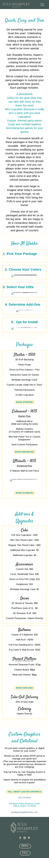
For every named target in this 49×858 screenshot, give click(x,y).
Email (25, 846)
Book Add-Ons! (24, 688)
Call (25, 853)
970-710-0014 (24, 797)
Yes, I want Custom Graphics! (25, 792)
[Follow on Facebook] (20, 838)
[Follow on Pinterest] (29, 838)
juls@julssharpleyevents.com (24, 812)
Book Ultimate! (24, 493)
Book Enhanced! (24, 452)
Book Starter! (24, 402)
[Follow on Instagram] (24, 838)
